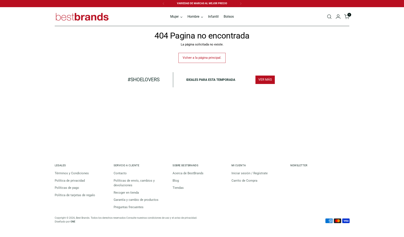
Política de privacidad (70, 180)
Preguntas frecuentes (129, 207)
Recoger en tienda (126, 192)
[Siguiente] (240, 3)
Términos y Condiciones (72, 173)
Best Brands (82, 217)
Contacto (120, 173)
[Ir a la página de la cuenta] (338, 16)
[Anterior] (163, 3)
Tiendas (178, 188)
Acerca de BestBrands (188, 173)
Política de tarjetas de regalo (75, 195)
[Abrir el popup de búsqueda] (329, 16)
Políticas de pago (67, 188)
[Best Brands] (82, 16)
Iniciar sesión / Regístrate (249, 173)
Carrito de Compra (244, 180)
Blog (176, 180)
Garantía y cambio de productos (136, 200)
